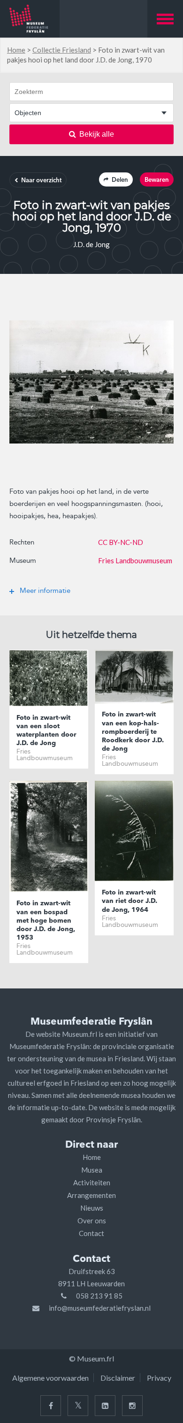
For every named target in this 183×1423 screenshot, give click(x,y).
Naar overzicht (41, 181)
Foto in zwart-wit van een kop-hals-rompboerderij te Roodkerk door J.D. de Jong (133, 731)
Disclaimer (117, 1377)
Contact (91, 1233)
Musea (91, 1170)
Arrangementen (91, 1195)
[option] (91, 382)
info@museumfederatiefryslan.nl (100, 1308)
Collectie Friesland (61, 50)
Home (16, 50)
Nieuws (91, 1208)
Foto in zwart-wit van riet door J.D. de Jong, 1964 (129, 901)
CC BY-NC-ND (120, 542)
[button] (165, 19)
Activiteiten (91, 1182)
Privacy (159, 1377)
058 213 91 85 (99, 1295)
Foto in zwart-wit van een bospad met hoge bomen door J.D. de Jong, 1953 (45, 920)
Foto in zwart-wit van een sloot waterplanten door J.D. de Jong (46, 731)
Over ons (91, 1220)
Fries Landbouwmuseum (135, 560)
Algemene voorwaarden (50, 1377)
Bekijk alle (96, 134)
